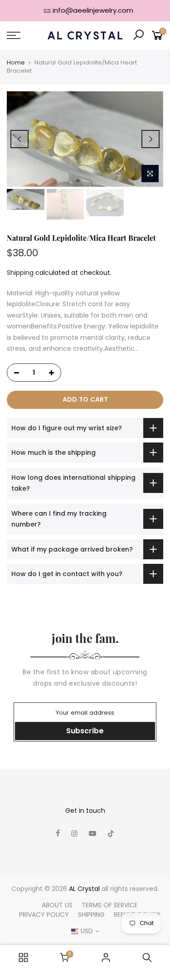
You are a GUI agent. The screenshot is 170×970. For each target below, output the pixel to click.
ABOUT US (57, 905)
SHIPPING (91, 914)
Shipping (20, 272)
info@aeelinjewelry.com (93, 10)
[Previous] (19, 139)
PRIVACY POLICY (44, 914)
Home (16, 63)
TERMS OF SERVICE (110, 905)
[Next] (150, 139)
